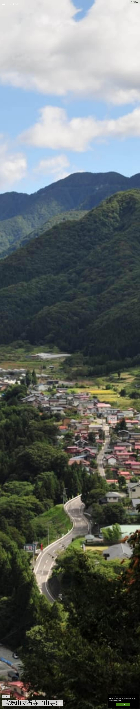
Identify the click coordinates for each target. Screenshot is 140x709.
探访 (7, 696)
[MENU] (3, 3)
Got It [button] (123, 704)
